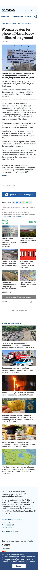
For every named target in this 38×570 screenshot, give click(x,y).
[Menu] (35, 10)
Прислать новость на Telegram (21, 195)
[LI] (6, 537)
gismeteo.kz (28, 541)
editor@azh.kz (20, 216)
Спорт (28, 16)
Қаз (26, 10)
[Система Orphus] (6, 545)
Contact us (6, 522)
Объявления (17, 16)
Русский (7, 531)
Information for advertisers (12, 520)
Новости (5, 16)
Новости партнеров (12, 323)
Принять (19, 566)
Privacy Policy (7, 527)
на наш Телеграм (7, 216)
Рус (31, 10)
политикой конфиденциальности (22, 561)
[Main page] (8, 10)
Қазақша (16, 531)
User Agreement (8, 525)
